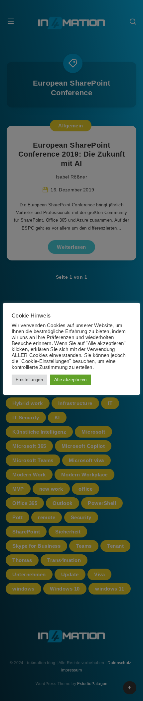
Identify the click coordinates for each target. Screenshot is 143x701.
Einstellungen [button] (29, 379)
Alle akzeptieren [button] (70, 379)
